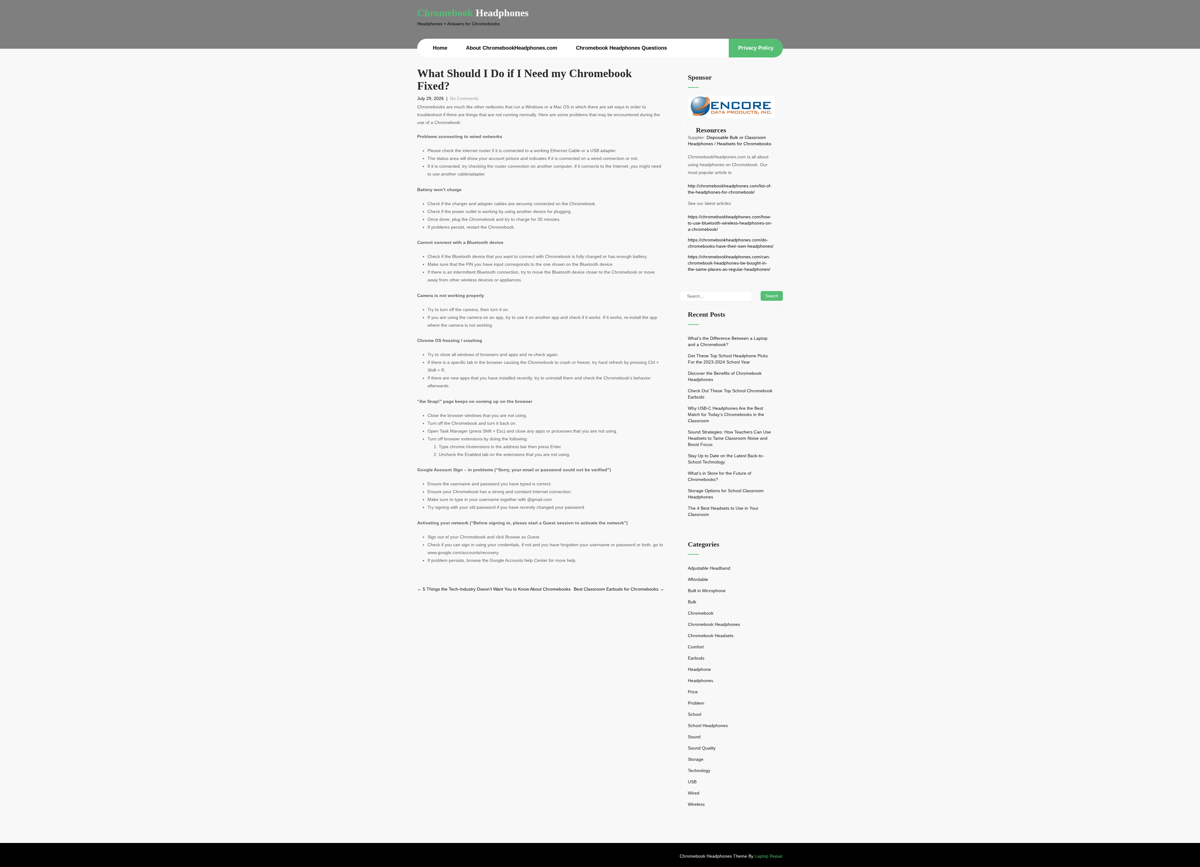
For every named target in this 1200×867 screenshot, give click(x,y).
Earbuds (696, 658)
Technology (699, 770)
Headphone (699, 669)
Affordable (698, 579)
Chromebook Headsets (710, 635)
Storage (695, 759)
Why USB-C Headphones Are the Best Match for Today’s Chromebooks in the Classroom (726, 414)
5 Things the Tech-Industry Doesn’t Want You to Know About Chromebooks (494, 589)
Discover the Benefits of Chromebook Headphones (725, 376)
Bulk (692, 601)
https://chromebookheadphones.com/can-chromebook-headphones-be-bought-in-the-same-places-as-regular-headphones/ (729, 263)
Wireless (696, 804)
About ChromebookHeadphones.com (511, 48)
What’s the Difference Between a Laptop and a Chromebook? (728, 341)
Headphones (700, 680)
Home (440, 48)
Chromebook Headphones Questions (621, 48)
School (694, 714)
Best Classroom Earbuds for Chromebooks (619, 589)
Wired (693, 792)
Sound (694, 736)
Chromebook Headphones (714, 624)
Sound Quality (702, 748)
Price (693, 691)
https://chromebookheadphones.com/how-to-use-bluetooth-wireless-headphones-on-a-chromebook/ (730, 223)
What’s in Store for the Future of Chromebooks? (719, 476)
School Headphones (708, 725)
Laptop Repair (769, 856)
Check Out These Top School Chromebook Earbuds (730, 393)
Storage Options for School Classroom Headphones (726, 493)
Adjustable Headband (709, 568)
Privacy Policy (755, 48)
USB (692, 781)
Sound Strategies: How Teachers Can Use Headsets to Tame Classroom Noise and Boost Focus (729, 438)
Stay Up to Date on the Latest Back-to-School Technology (726, 458)
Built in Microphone (707, 590)
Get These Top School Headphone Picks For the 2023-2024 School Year (728, 358)
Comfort (696, 646)
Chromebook (700, 613)
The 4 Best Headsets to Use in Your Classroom (723, 511)
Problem (696, 703)
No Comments (464, 98)
